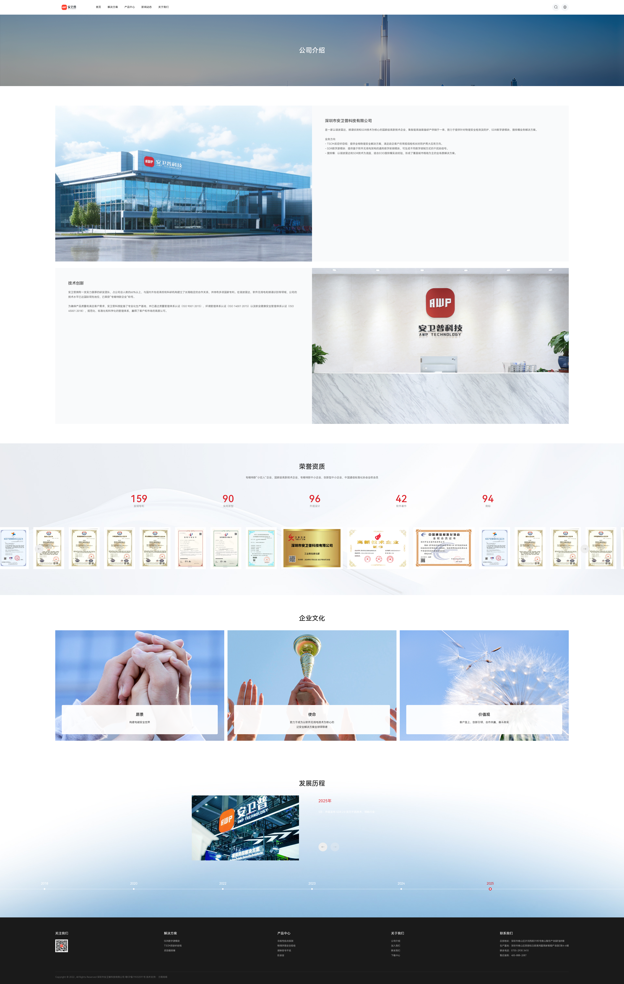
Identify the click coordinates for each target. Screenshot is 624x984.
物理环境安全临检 (286, 945)
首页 (98, 7)
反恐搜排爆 (169, 950)
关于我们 (163, 7)
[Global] (565, 7)
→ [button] (584, 549)
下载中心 (395, 955)
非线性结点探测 (285, 941)
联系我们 (395, 950)
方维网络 (162, 977)
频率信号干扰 (284, 950)
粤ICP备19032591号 (135, 977)
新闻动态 (146, 7)
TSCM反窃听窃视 (173, 945)
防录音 (280, 955)
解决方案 (113, 7)
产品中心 (129, 7)
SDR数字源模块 (172, 941)
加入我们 (395, 945)
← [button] (39, 549)
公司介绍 (395, 941)
